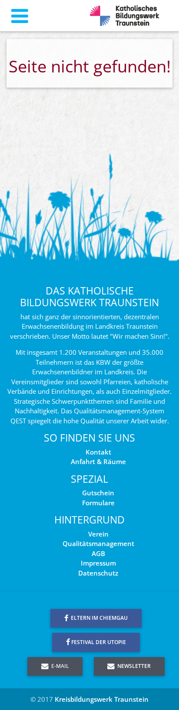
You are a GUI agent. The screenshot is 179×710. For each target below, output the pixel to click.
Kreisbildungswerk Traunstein (102, 699)
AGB (98, 553)
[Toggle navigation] (20, 15)
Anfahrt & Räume (98, 461)
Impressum (98, 563)
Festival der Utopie (98, 642)
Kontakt (98, 452)
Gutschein (98, 492)
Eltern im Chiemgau (99, 618)
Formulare (98, 502)
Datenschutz (98, 573)
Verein (98, 534)
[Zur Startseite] (124, 15)
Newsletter (133, 666)
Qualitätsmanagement (98, 543)
